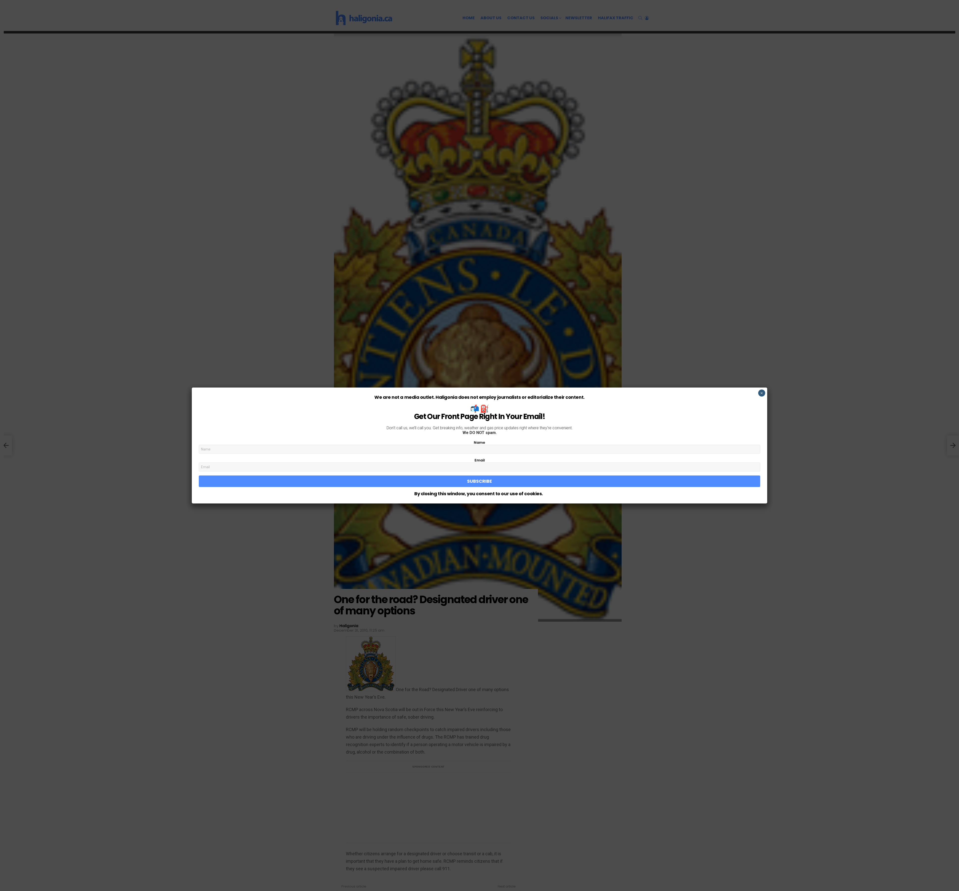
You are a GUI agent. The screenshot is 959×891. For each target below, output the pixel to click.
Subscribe (479, 481)
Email (480, 460)
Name (479, 442)
